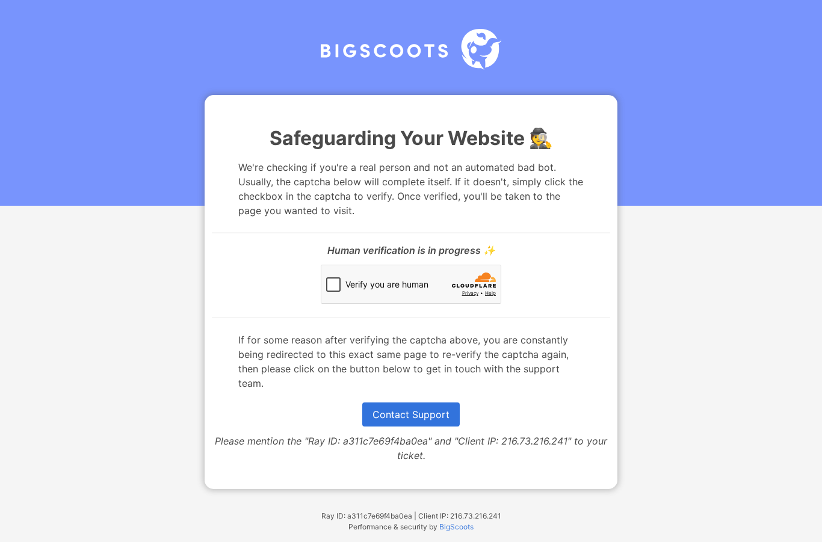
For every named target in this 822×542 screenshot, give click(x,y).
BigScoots (456, 526)
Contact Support (411, 414)
